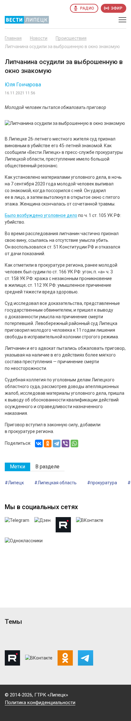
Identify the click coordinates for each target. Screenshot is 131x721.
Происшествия (71, 38)
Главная (13, 38)
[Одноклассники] (48, 443)
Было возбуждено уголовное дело (41, 215)
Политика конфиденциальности (40, 702)
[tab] (17, 467)
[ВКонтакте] (39, 443)
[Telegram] (56, 443)
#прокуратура (102, 482)
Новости (38, 38)
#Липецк (14, 482)
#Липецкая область (55, 482)
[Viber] (65, 443)
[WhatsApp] (74, 443)
